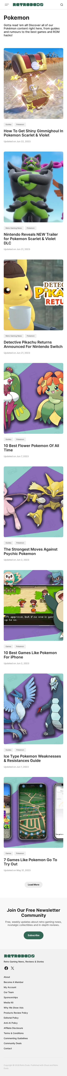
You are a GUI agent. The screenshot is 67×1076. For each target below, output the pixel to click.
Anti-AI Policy (11, 1023)
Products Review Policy (16, 1012)
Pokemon (20, 124)
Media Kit (8, 1002)
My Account (10, 987)
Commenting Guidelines (16, 1038)
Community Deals (13, 1043)
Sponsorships (11, 997)
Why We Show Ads (14, 1007)
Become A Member (13, 982)
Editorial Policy (11, 1017)
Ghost (46, 1065)
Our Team (9, 992)
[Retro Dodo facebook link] (6, 968)
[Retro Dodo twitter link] (12, 968)
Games (8, 646)
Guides (8, 124)
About (7, 977)
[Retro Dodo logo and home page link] (27, 4)
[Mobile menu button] (7, 5)
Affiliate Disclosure (13, 1028)
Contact (8, 1048)
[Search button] (61, 4)
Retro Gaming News (14, 228)
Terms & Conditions (14, 1033)
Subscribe (33, 935)
